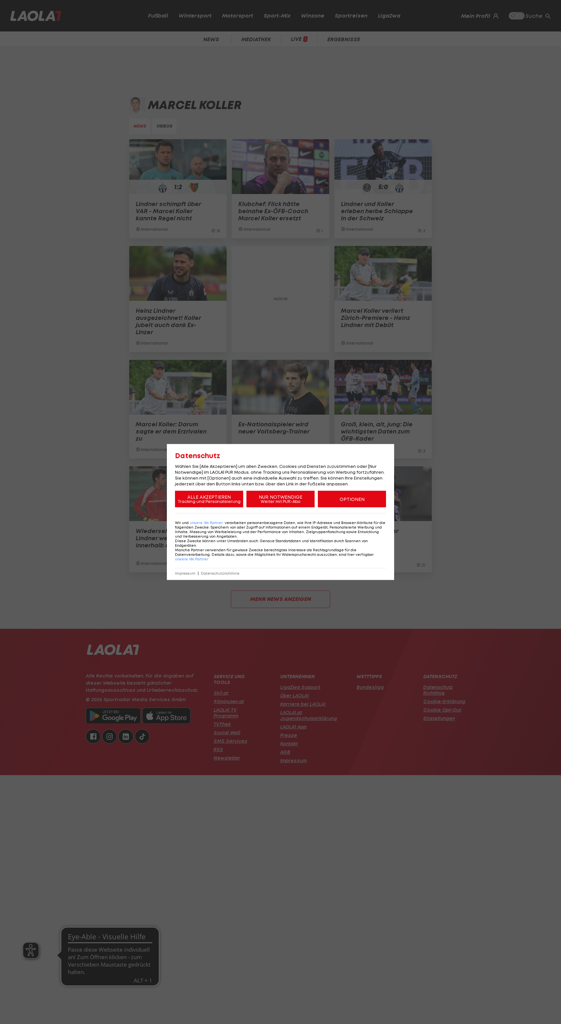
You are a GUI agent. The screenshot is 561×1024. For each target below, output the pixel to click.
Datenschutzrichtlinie (220, 573)
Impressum (185, 573)
